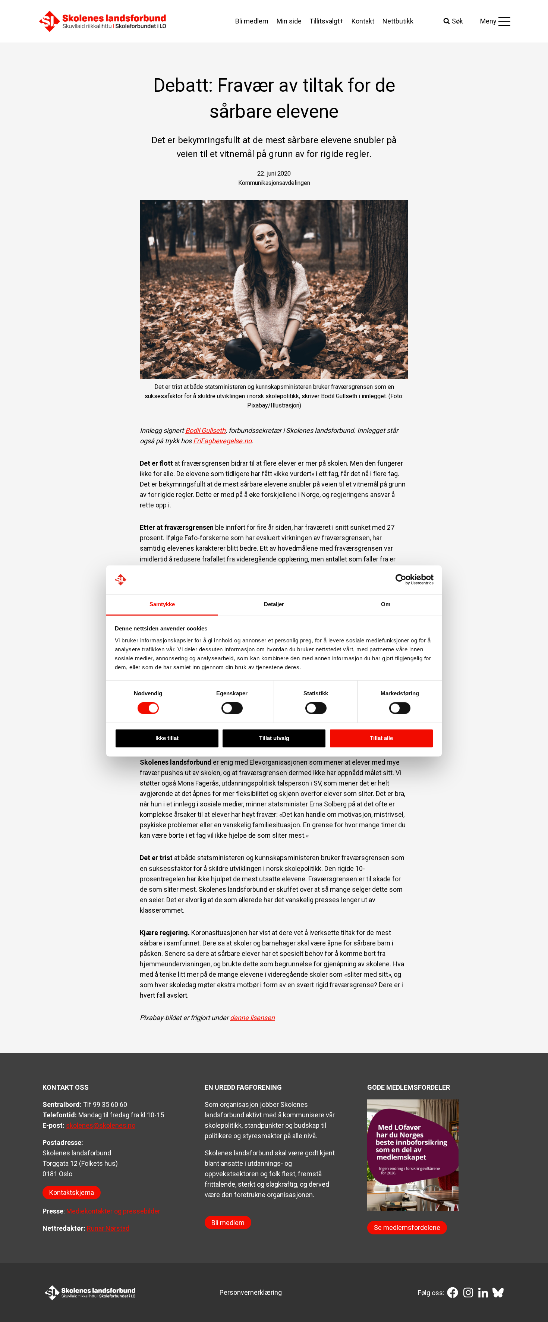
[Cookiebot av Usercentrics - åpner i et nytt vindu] (401, 579)
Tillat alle (381, 738)
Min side (289, 21)
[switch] (232, 708)
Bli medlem (251, 21)
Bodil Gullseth (205, 430)
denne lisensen (252, 1018)
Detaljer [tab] (274, 604)
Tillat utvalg (274, 738)
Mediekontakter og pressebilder (113, 1211)
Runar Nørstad (108, 1228)
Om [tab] (385, 604)
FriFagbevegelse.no (222, 441)
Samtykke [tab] (162, 604)
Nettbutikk (397, 21)
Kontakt (363, 21)
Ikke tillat (167, 738)
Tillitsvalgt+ (326, 21)
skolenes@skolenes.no (100, 1125)
